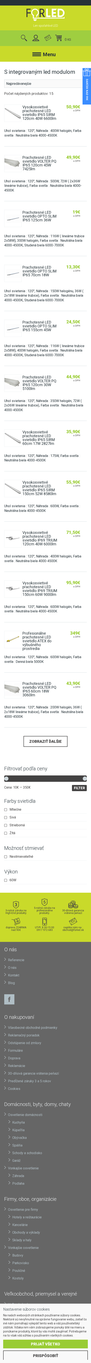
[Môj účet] (35, 38)
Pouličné (18, 1271)
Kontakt (13, 975)
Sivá (13, 817)
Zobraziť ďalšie (45, 741)
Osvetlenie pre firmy (23, 1210)
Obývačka (19, 1138)
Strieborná (17, 825)
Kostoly (18, 1278)
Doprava (14, 1058)
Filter (79, 788)
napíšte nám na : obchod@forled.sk (73, 928)
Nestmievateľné (21, 856)
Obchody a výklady (26, 1232)
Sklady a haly (22, 1240)
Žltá (12, 833)
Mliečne (15, 809)
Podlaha (18, 1183)
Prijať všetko (45, 1344)
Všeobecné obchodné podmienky (32, 1028)
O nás (12, 968)
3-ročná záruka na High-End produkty (16, 911)
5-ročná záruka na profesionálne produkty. (44, 910)
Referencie (16, 960)
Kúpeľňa (18, 1130)
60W (13, 880)
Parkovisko (20, 1263)
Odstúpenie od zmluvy (24, 1043)
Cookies (14, 1089)
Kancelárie (20, 1225)
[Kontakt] (47, 38)
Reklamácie (16, 1066)
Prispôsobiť (45, 1355)
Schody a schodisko (27, 1153)
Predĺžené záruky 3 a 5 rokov (29, 1081)
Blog (11, 983)
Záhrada (18, 1176)
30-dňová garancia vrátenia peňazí (73, 911)
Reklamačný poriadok (24, 1035)
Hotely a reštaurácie (27, 1217)
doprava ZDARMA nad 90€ (16, 928)
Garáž (16, 1161)
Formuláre (15, 1051)
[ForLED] (45, 15)
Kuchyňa (18, 1122)
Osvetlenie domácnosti (25, 1115)
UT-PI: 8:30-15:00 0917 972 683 (44, 928)
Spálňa (17, 1145)
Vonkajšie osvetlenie (23, 1168)
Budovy (17, 1255)
